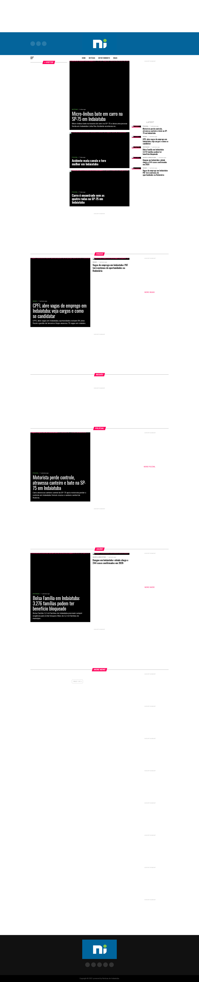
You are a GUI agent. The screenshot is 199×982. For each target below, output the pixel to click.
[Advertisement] (99, 16)
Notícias (92, 58)
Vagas (115, 58)
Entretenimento (104, 58)
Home (84, 58)
